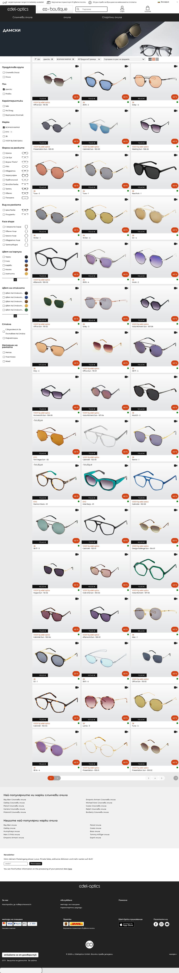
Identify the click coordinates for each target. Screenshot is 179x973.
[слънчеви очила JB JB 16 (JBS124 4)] (106, 258)
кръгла (9, 153)
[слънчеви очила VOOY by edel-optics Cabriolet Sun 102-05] (106, 125)
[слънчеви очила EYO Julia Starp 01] (106, 480)
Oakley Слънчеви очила (14, 803)
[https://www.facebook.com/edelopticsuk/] (156, 924)
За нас (5, 900)
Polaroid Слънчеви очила (15, 812)
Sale (7, 106)
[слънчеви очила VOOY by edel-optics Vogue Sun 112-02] (56, 569)
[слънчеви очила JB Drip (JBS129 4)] (56, 347)
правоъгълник (12, 180)
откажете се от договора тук (20, 955)
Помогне (123, 900)
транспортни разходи (71, 907)
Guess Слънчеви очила (96, 806)
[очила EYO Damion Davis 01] (56, 480)
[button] (18, 9)
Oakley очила (9, 828)
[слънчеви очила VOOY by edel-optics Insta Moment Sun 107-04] (106, 391)
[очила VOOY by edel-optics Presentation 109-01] (106, 746)
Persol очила (95, 825)
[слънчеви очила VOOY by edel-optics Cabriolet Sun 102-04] (56, 613)
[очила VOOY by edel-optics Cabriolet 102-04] (56, 702)
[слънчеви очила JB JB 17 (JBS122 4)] (155, 347)
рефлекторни (12, 338)
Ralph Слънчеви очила (96, 809)
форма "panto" (12, 162)
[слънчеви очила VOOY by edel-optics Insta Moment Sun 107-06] (155, 302)
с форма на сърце (13, 227)
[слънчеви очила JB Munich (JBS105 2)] (155, 391)
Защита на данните (17, 960)
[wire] (32, 924)
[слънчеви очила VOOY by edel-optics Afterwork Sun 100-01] (106, 613)
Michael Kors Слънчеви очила (99, 803)
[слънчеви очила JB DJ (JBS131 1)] (56, 657)
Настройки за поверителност (16, 904)
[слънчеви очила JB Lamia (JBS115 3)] (106, 702)
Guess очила (95, 828)
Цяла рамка (10, 210)
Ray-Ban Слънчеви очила (15, 799)
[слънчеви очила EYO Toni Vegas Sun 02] (56, 435)
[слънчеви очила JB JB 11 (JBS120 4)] (106, 657)
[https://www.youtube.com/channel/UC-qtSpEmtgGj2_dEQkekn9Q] (167, 924)
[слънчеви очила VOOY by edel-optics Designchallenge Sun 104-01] (155, 524)
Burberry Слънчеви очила (97, 812)
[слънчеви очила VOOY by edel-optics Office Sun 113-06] (56, 80)
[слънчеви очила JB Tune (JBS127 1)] (106, 169)
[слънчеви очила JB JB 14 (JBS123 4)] (56, 746)
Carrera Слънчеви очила (14, 809)
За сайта (32, 960)
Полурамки (10, 214)
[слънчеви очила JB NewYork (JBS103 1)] (155, 169)
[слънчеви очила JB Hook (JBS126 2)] (155, 258)
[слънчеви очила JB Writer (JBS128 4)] (106, 214)
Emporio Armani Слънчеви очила (101, 799)
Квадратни (10, 171)
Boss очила (95, 831)
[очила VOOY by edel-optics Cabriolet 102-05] (106, 435)
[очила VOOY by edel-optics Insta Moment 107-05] (155, 569)
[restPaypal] (17, 924)
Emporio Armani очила (14, 838)
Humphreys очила (12, 831)
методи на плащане (70, 904)
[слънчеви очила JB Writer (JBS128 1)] (56, 214)
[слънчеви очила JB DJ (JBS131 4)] (155, 214)
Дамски (9, 89)
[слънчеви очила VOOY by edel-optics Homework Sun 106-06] (56, 391)
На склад (9, 111)
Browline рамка (12, 184)
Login (122, 11)
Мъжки (8, 94)
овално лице (11, 231)
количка (148, 11)
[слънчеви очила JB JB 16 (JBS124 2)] (106, 80)
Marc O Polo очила (12, 834)
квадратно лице (13, 240)
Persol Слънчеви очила (14, 806)
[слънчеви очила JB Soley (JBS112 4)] (155, 80)
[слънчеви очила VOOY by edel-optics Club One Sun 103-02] (106, 569)
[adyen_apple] (24, 924)
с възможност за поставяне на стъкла (15, 331)
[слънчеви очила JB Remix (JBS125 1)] (155, 435)
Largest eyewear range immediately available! (26, 2)
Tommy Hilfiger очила (99, 834)
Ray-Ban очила (10, 825)
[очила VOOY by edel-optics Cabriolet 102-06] (155, 480)
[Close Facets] (15, 59)
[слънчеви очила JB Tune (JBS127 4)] (155, 702)
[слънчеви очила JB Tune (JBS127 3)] (56, 169)
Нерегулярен (11, 175)
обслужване (66, 900)
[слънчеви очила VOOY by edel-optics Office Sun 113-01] (106, 347)
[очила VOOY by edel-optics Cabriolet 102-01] (106, 524)
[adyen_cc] (4, 924)
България (165, 2)
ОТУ (4, 960)
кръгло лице (11, 236)
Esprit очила (95, 838)
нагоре (172, 954)
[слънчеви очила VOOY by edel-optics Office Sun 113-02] (56, 302)
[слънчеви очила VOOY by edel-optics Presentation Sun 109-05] (56, 125)
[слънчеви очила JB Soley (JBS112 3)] (106, 302)
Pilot (7, 166)
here (70, 869)
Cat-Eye (9, 158)
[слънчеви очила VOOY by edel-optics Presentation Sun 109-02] (155, 746)
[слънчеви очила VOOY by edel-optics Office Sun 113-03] (155, 657)
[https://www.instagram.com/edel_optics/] (161, 924)
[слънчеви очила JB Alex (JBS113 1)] (155, 613)
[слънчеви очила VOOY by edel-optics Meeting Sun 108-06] (155, 125)
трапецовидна (12, 245)
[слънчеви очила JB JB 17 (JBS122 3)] (56, 524)
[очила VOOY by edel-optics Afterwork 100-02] (56, 258)
